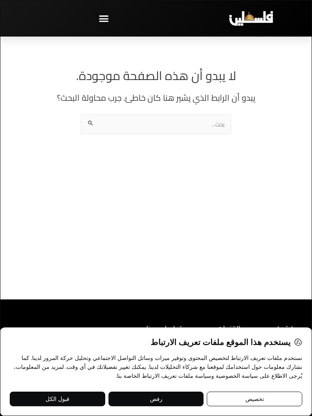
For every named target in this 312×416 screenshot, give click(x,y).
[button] (104, 18)
